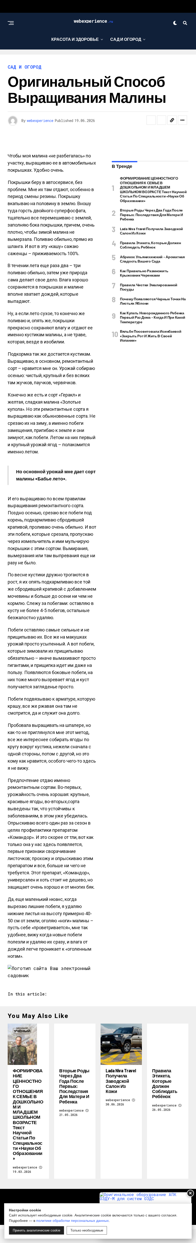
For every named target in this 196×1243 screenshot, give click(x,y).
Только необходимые (86, 1230)
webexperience (40, 120)
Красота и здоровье (75, 39)
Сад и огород (125, 39)
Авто (83, 60)
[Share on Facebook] (151, 120)
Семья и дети (50, 60)
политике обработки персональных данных (72, 1221)
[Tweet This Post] (161, 120)
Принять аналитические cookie (36, 1230)
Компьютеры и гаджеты (128, 60)
